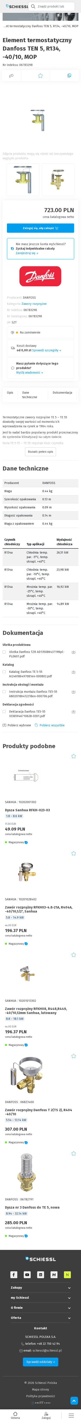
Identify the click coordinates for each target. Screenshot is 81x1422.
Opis (10, 393)
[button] (71, 1415)
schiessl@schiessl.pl (47, 1350)
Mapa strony (40, 1389)
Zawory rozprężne (34, 304)
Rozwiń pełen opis (40, 452)
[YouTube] (27, 1274)
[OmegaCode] (40, 1403)
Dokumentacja (62, 393)
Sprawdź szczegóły (45, 350)
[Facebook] (13, 1274)
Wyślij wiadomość (28, 372)
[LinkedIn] (40, 1274)
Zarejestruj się (26, 253)
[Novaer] (67, 1274)
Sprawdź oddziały (39, 1362)
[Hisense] (54, 1274)
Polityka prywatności (40, 1396)
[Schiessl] (14, 6)
